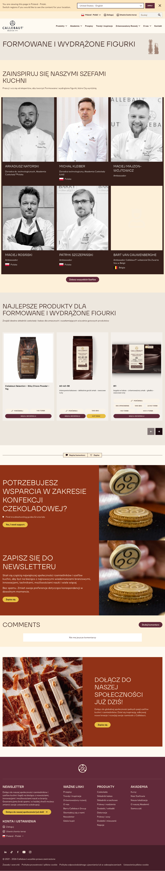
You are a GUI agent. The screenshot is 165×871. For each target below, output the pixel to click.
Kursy (133, 792)
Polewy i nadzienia (106, 804)
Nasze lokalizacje (139, 800)
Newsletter (69, 816)
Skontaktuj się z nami (74, 812)
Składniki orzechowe (107, 800)
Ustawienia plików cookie (136, 864)
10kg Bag (95, 411)
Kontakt (158, 26)
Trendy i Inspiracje (72, 796)
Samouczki (136, 808)
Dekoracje (102, 812)
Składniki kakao (105, 796)
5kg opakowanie (122, 406)
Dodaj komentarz (150, 624)
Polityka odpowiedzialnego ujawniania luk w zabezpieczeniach (90, 864)
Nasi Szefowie (138, 796)
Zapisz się (102, 724)
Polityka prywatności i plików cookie (39, 864)
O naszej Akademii (140, 804)
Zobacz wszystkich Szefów (82, 279)
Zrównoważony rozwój (74, 800)
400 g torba (148, 411)
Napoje (100, 825)
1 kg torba (41, 411)
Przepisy (89, 26)
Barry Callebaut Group (74, 808)
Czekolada (102, 792)
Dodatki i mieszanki (106, 821)
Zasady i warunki (11, 864)
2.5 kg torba (153, 406)
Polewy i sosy (103, 816)
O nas (66, 804)
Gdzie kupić (69, 821)
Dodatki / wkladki (106, 808)
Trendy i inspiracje (104, 26)
